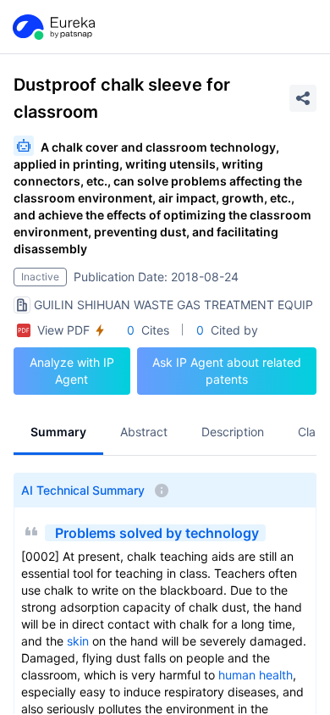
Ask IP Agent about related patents (226, 370)
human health (255, 675)
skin (78, 641)
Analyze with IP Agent (72, 370)
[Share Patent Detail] (302, 98)
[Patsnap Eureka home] (52, 27)
